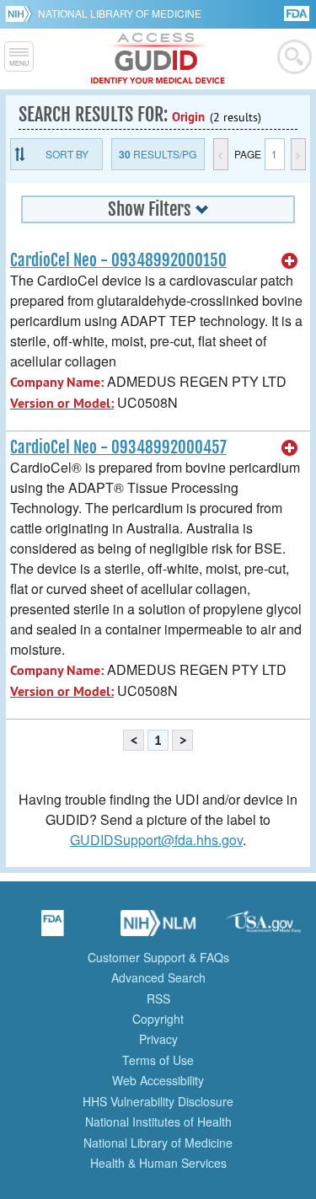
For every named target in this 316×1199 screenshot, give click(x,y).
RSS (158, 998)
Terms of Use (158, 1060)
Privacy (158, 1038)
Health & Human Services (158, 1162)
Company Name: (57, 382)
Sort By (67, 154)
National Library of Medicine (119, 13)
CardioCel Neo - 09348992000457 (118, 447)
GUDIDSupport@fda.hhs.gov (156, 839)
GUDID (158, 59)
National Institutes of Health (158, 1121)
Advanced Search (158, 977)
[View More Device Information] (289, 261)
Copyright (158, 1018)
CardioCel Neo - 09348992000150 (118, 260)
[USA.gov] (264, 928)
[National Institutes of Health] (21, 13)
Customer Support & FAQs (158, 957)
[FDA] (298, 12)
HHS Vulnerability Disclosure (158, 1101)
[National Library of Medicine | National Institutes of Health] (158, 928)
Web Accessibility (158, 1080)
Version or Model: (62, 403)
